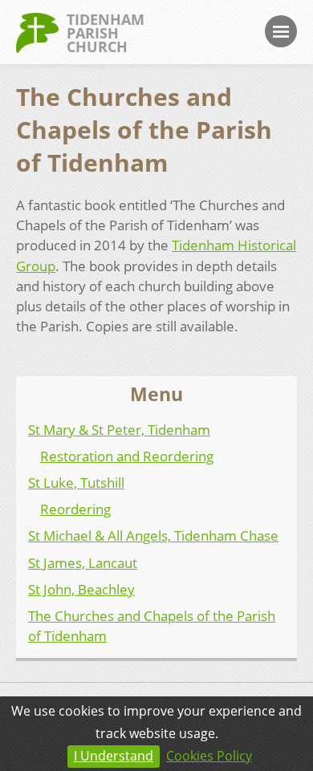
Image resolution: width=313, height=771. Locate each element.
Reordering (75, 509)
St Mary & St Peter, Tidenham (119, 429)
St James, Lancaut (82, 563)
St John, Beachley (81, 589)
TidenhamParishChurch (105, 33)
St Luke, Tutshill (76, 482)
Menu (281, 31)
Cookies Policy (209, 756)
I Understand (113, 756)
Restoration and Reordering (126, 456)
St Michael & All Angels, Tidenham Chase (153, 535)
